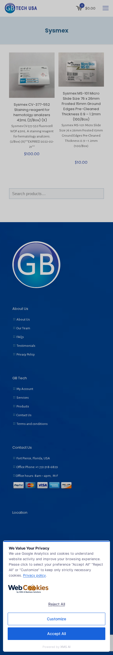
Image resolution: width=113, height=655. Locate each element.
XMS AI (65, 647)
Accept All (56, 633)
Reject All (56, 604)
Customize (56, 618)
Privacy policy (34, 575)
